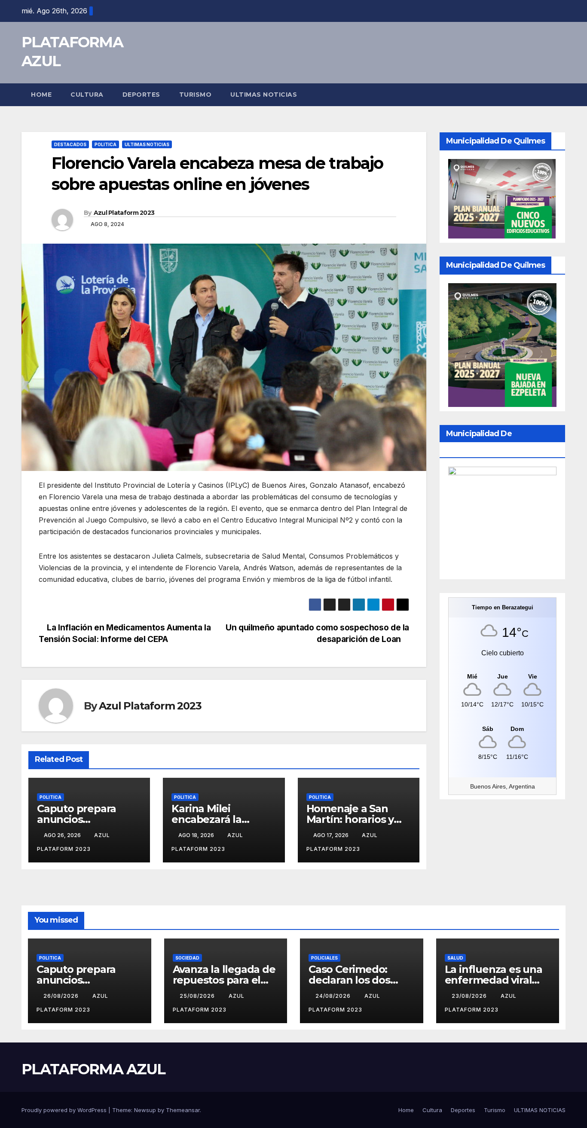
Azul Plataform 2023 (124, 213)
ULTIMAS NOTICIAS (263, 94)
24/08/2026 (333, 996)
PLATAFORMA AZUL (93, 1069)
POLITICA (105, 144)
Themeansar (183, 1110)
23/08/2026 (470, 996)
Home (41, 94)
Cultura (87, 94)
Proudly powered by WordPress (64, 1110)
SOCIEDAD (187, 957)
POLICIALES (324, 957)
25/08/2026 (198, 996)
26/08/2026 (61, 996)
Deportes (141, 94)
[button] (559, 94)
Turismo (195, 94)
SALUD (455, 957)
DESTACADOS (70, 144)
